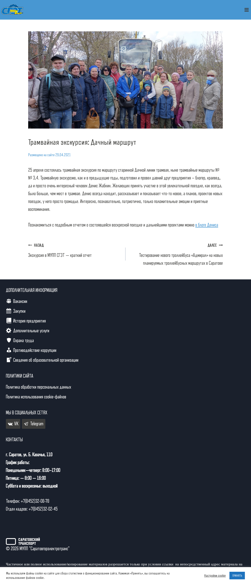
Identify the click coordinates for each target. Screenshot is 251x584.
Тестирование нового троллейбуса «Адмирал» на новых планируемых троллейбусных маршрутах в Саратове (181, 254)
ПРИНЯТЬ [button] (237, 575)
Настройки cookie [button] (215, 575)
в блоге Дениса (206, 225)
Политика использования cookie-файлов (36, 396)
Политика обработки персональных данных (38, 387)
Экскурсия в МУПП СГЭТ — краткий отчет (60, 250)
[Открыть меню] (246, 9)
